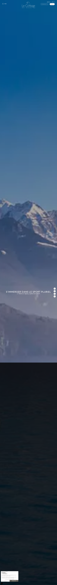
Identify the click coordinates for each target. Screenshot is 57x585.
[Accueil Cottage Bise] (28, 5)
